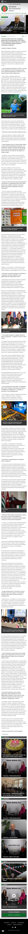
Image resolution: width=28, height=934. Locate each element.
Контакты (13, 922)
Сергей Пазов (4, 17)
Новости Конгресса (17, 924)
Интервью (3, 36)
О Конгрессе (6, 922)
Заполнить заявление (14, 915)
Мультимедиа (21, 922)
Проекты (9, 924)
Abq (17, 4)
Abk (15, 4)
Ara (19, 4)
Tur (13, 4)
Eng (11, 4)
